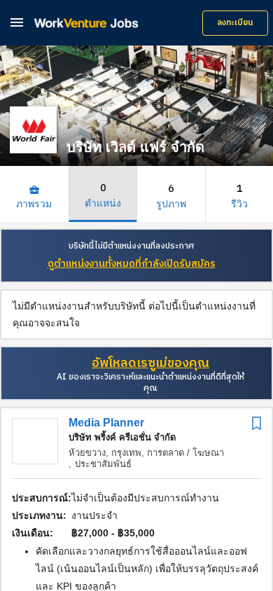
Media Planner (106, 423)
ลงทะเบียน (235, 22)
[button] (17, 22)
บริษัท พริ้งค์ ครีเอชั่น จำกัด (122, 437)
